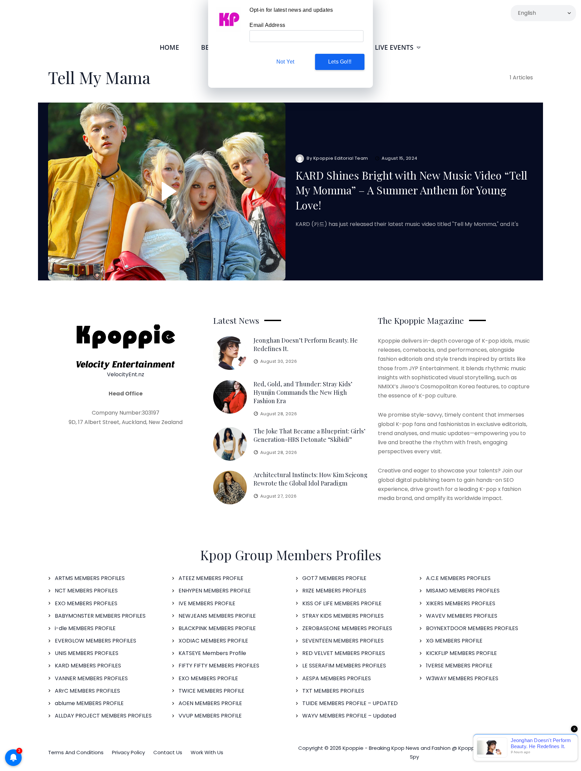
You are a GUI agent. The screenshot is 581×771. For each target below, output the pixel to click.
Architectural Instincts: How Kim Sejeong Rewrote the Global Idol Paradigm (310, 479)
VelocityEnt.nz (125, 374)
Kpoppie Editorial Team (340, 158)
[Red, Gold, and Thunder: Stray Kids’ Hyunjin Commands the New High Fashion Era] (230, 397)
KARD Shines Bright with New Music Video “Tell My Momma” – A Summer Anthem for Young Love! (411, 190)
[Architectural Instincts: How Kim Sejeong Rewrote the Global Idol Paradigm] (230, 487)
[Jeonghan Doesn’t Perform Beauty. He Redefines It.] (230, 353)
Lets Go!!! (339, 62)
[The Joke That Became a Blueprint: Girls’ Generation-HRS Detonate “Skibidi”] (230, 444)
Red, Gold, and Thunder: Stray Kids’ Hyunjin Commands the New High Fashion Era (303, 392)
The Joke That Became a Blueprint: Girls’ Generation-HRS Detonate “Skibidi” (309, 435)
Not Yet (285, 62)
